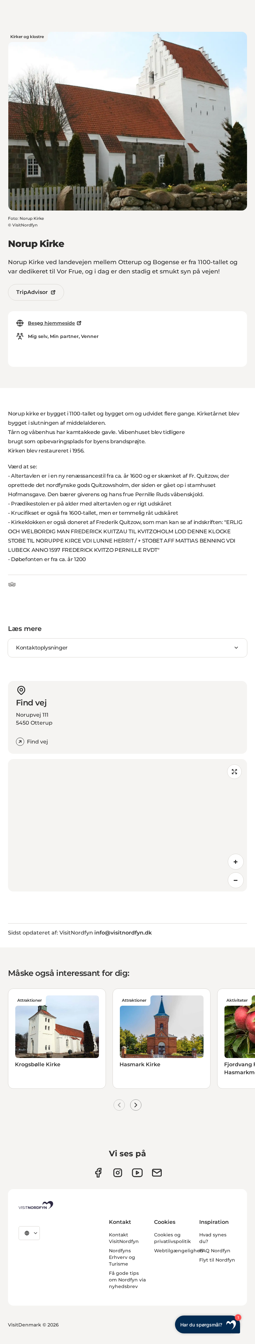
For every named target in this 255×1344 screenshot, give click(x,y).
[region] (127, 825)
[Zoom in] (236, 862)
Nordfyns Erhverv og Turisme (122, 1257)
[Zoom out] (236, 880)
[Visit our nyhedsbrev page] (157, 1172)
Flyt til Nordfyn (217, 1260)
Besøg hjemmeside (51, 323)
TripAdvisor (32, 292)
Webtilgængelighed (178, 1251)
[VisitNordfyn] (36, 1205)
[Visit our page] (98, 1172)
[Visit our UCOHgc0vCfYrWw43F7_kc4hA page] (137, 1172)
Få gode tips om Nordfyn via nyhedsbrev (127, 1279)
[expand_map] (234, 771)
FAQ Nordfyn (214, 1251)
